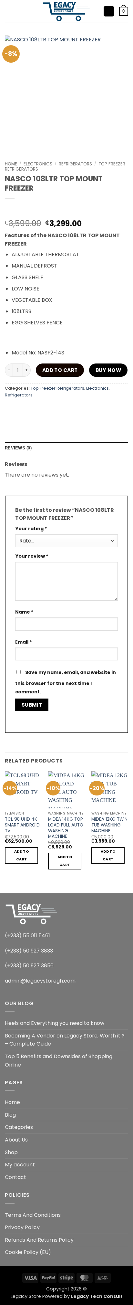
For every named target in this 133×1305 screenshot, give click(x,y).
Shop (11, 1152)
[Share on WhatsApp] (10, 409)
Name (24, 612)
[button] (9, 11)
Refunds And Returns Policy (39, 1240)
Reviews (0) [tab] (18, 448)
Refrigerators (75, 164)
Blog (10, 1115)
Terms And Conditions (33, 1215)
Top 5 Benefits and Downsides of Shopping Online (58, 1060)
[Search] (19, 11)
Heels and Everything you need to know (54, 1023)
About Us (16, 1139)
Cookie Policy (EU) (28, 1252)
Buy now (108, 370)
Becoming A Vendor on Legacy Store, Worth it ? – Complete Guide (65, 1040)
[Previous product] (23, 209)
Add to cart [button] (21, 855)
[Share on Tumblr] (92, 409)
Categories (19, 1127)
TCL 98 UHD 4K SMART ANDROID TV (22, 825)
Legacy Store (26, 1296)
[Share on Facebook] (22, 409)
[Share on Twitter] (45, 409)
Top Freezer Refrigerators (57, 388)
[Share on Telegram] (104, 409)
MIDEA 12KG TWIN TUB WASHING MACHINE (109, 825)
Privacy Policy (22, 1227)
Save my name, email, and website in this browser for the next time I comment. (65, 682)
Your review (31, 556)
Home (11, 164)
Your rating (31, 528)
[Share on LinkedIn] (80, 409)
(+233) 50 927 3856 (29, 965)
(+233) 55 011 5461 (27, 935)
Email (23, 642)
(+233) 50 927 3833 (29, 950)
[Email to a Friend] (57, 409)
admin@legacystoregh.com (40, 980)
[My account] (109, 11)
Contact (15, 1177)
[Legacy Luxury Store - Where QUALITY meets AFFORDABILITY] (67, 11)
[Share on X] (34, 409)
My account (20, 1164)
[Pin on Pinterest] (69, 409)
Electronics (38, 164)
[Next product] (10, 209)
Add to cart (60, 370)
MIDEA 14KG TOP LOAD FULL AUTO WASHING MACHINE (65, 827)
